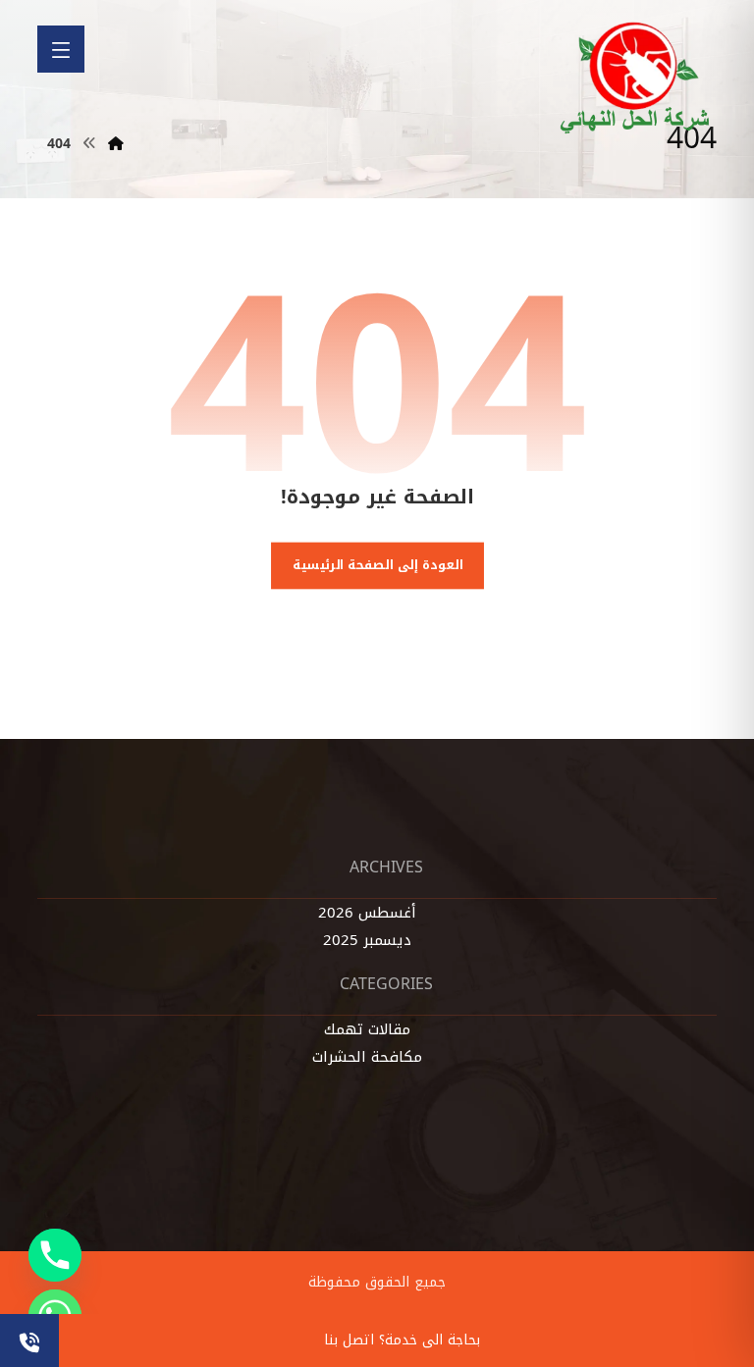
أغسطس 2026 (367, 912)
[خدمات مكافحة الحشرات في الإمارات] (636, 77)
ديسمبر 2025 (367, 940)
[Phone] (54, 1255)
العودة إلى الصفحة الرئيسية (377, 564)
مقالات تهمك (367, 1029)
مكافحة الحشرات (367, 1057)
